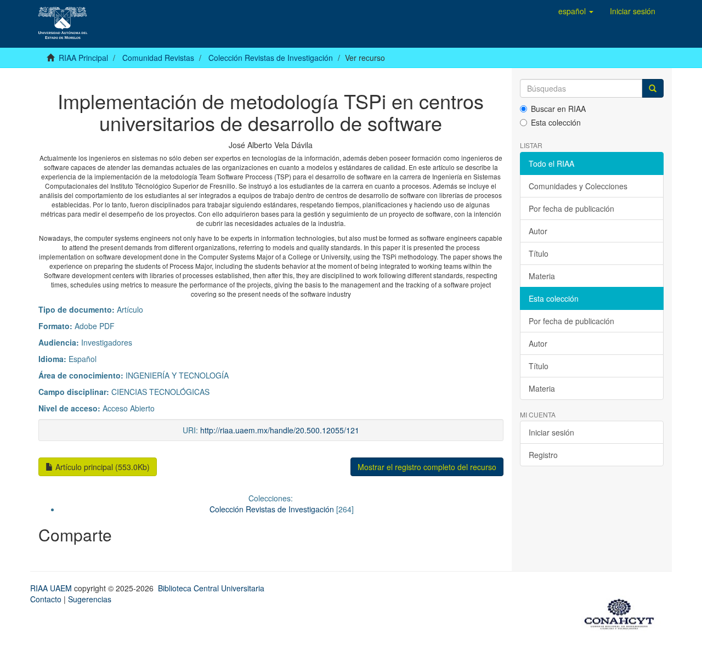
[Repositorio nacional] (622, 612)
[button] (576, 11)
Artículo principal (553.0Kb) (101, 466)
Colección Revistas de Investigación (270, 57)
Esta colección (556, 122)
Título (538, 253)
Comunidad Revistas (158, 57)
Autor (538, 230)
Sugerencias (89, 599)
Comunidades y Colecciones (578, 185)
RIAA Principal (83, 57)
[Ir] (653, 88)
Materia (542, 275)
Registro (543, 454)
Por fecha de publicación (571, 208)
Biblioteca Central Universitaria (211, 588)
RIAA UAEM (52, 588)
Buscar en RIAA (558, 108)
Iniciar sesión (551, 432)
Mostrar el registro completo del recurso (427, 466)
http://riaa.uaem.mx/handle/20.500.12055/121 (279, 430)
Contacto (45, 599)
